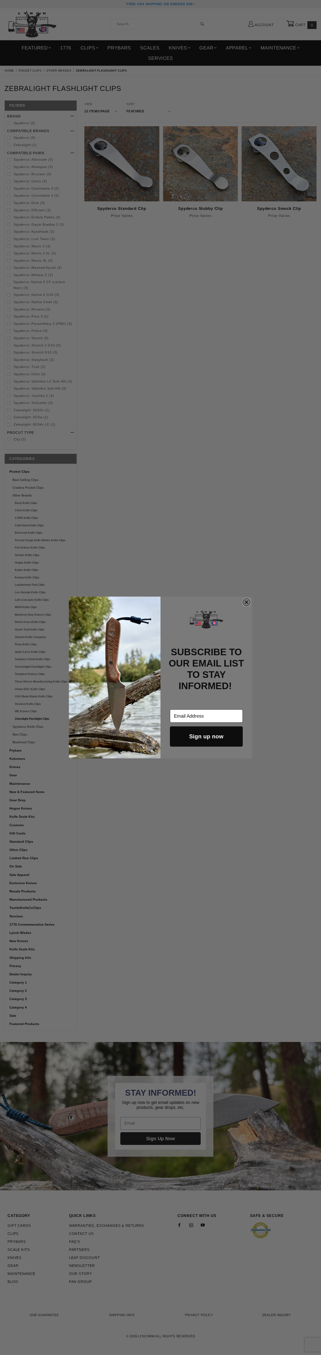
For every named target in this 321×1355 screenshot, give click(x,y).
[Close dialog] (246, 602)
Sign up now (206, 736)
